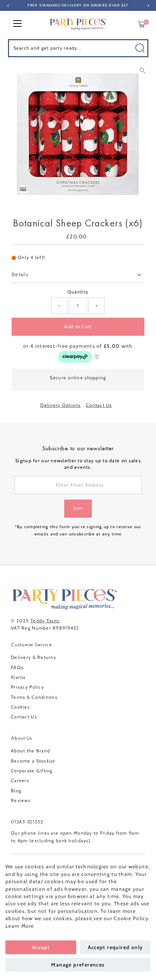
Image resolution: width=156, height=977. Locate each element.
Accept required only (115, 947)
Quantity (78, 292)
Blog (16, 790)
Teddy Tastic (45, 620)
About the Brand (30, 750)
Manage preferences (77, 964)
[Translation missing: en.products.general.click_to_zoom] (142, 71)
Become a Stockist (33, 761)
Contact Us (99, 405)
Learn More (19, 926)
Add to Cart (77, 326)
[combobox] (78, 48)
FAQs (17, 667)
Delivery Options (60, 405)
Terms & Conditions (34, 697)
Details (20, 274)
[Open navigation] (17, 24)
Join (77, 508)
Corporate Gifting (32, 770)
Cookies (20, 707)
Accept (41, 947)
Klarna (18, 677)
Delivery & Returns (33, 657)
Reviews (20, 800)
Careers (20, 780)
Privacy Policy (27, 687)
